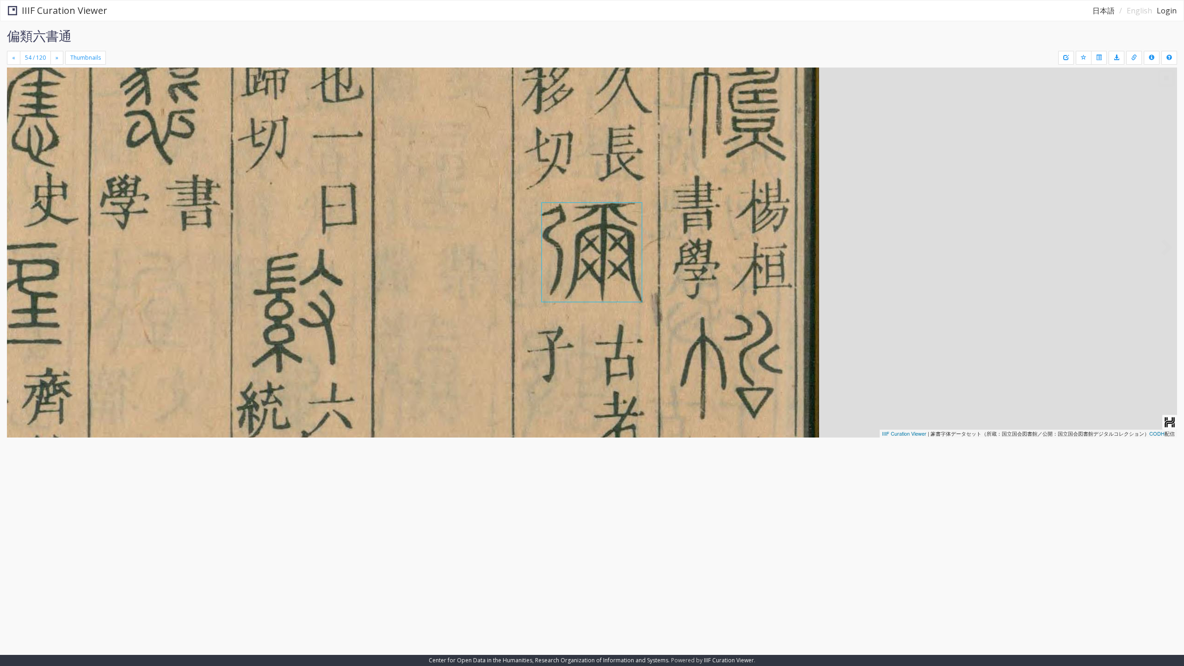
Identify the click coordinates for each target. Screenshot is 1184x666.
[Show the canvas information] (1134, 58)
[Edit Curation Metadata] (1066, 58)
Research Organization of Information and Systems (601, 660)
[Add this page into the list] (1084, 58)
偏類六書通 (39, 35)
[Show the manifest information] (1151, 58)
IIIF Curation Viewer (64, 10)
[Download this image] (1116, 58)
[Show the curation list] (1099, 58)
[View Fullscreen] (18, 107)
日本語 (1103, 11)
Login (1167, 11)
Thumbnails (85, 58)
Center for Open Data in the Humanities (480, 660)
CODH (1157, 433)
